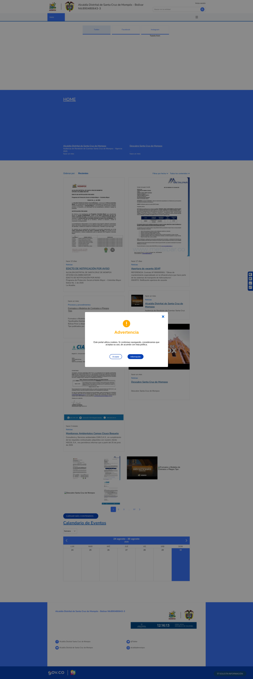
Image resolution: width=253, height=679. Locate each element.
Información (135, 357)
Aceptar (115, 357)
